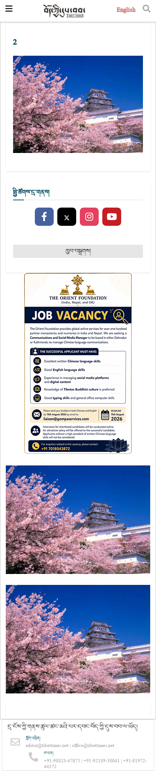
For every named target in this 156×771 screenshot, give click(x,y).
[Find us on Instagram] (89, 217)
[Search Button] (147, 11)
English (126, 10)
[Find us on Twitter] (66, 217)
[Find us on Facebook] (44, 217)
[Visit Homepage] (64, 11)
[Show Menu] (8, 11)
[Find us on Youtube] (111, 217)
